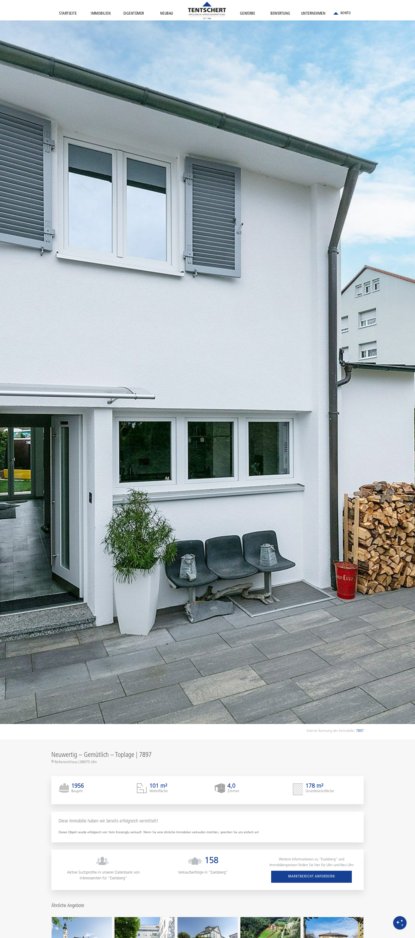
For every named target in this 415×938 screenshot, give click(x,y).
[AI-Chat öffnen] (400, 923)
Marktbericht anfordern (311, 876)
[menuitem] (67, 15)
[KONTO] (342, 13)
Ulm (329, 865)
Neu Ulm (347, 865)
